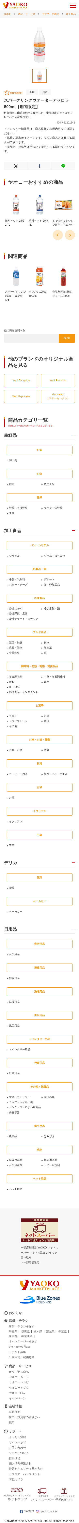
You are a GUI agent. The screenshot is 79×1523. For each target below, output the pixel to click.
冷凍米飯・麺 (52, 608)
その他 (13, 726)
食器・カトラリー (19, 1096)
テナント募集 (17, 1352)
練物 (46, 642)
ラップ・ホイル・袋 (21, 1102)
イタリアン (15, 821)
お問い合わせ (17, 1447)
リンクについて (19, 1452)
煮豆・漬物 (15, 647)
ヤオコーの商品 (50, 14)
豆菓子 (13, 715)
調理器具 (49, 1096)
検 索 (67, 337)
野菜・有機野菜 (18, 507)
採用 (12, 1422)
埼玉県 (13, 1331)
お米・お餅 (15, 750)
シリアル (14, 555)
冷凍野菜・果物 (18, 613)
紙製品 (13, 1136)
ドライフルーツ (18, 721)
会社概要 (14, 1412)
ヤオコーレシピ (19, 1382)
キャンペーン (17, 1398)
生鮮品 (10, 435)
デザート (49, 579)
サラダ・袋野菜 (53, 507)
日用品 (10, 929)
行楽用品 (14, 1073)
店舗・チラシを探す (21, 1326)
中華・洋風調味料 (54, 676)
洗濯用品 (14, 1001)
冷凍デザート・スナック (23, 618)
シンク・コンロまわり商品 (25, 1107)
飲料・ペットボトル (56, 773)
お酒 (11, 797)
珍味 (46, 721)
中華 (11, 845)
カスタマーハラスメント (24, 1474)
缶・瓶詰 (14, 686)
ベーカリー (15, 911)
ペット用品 (15, 1189)
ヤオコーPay (17, 1392)
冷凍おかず (15, 608)
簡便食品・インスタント (23, 692)
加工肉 (13, 460)
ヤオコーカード (19, 1377)
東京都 (13, 1336)
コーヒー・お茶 (18, 773)
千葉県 (62, 1331)
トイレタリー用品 (19, 1049)
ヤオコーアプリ (19, 1387)
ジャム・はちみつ (54, 555)
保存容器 (14, 1112)
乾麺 (46, 750)
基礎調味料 (15, 676)
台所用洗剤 (15, 1165)
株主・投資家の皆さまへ (24, 1417)
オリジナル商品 (19, 1371)
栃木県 (38, 1331)
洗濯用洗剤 (15, 1159)
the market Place (20, 1346)
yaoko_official (49, 1511)
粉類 (11, 681)
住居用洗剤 (50, 1159)
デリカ (10, 862)
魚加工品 (49, 484)
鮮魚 (11, 484)
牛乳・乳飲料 (17, 579)
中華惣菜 (14, 652)
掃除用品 (14, 978)
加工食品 (71, 14)
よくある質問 (17, 1437)
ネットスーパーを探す (23, 1341)
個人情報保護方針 (20, 1463)
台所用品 (14, 954)
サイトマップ (17, 1442)
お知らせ (15, 1313)
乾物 (46, 681)
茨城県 (50, 1331)
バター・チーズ (18, 584)
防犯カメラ (16, 1479)
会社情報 (15, 1406)
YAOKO (29, 1511)
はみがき (49, 1136)
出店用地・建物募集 (21, 1357)
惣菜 (11, 887)
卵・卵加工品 (52, 584)
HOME (7, 14)
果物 (11, 513)
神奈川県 (27, 1336)
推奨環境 (14, 1458)
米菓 (46, 715)
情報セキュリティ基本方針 (26, 1468)
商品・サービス (26, 14)
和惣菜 (48, 647)
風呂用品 (14, 1025)
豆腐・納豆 (15, 642)
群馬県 (25, 1331)
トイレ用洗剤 (52, 1165)
